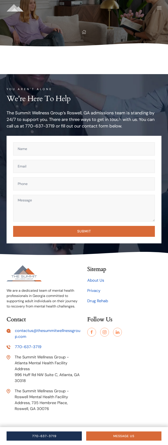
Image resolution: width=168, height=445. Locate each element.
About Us (95, 280)
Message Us (123, 436)
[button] (159, 7)
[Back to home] (15, 7)
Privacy (93, 290)
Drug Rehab (97, 301)
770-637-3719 (44, 436)
